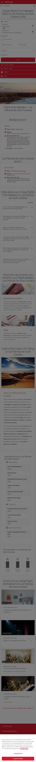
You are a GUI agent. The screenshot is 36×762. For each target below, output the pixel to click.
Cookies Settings (18, 753)
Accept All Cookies (18, 758)
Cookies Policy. (24, 748)
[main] (18, 748)
